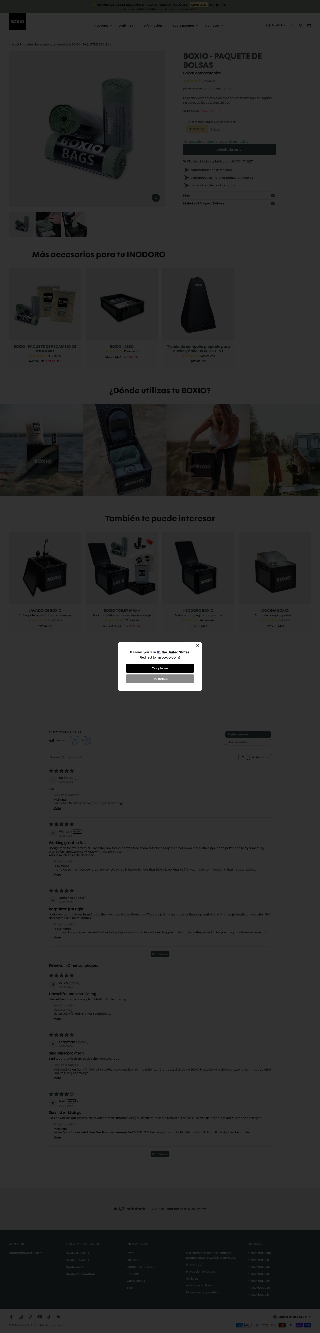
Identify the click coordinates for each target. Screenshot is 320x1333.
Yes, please (160, 668)
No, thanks (160, 679)
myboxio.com (168, 657)
